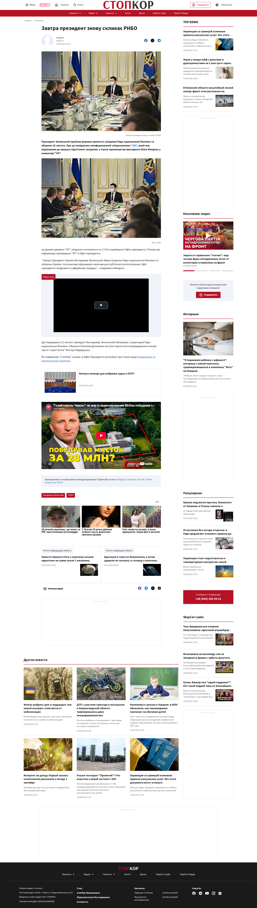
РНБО (70, 495)
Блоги (128, 13)
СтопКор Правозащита (88, 892)
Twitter (148, 479)
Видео (92, 13)
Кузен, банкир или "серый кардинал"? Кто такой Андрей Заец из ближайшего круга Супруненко (207, 686)
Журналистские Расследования (93, 897)
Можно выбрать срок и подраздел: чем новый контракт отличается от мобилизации (48, 708)
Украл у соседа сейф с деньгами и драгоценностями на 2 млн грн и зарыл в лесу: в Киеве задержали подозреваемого (208, 65)
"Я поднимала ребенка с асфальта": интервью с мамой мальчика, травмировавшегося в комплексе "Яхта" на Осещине (208, 365)
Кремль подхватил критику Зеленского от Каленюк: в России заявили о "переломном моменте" (207, 506)
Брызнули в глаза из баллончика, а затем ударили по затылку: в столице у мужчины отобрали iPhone (130, 560)
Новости (110, 13)
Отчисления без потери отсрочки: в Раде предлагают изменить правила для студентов (208, 533)
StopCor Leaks (159, 13)
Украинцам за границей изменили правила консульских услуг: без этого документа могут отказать (153, 779)
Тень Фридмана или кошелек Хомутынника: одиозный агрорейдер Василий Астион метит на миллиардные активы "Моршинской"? (207, 632)
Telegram (121, 479)
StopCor (60, 37)
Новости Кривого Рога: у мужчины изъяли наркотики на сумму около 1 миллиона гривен (67, 560)
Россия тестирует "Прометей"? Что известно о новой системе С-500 (98, 777)
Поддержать (203, 4)
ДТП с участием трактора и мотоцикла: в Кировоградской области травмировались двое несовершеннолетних (101, 710)
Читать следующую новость (119, 550)
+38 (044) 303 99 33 (208, 599)
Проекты (73, 13)
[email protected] (46, 901)
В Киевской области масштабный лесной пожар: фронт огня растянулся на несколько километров (208, 91)
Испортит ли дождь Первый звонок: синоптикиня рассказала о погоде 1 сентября (46, 779)
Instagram (49, 482)
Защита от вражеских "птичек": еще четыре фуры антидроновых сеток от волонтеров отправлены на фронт (206, 259)
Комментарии (55, 588)
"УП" (134, 145)
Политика (39, 20)
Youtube (140, 479)
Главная (28, 20)
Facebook (131, 479)
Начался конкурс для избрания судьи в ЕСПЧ (106, 374)
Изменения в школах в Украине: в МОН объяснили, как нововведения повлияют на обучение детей (153, 708)
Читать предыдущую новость (57, 550)
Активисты (82, 902)
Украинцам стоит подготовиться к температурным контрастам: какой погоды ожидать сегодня (204, 562)
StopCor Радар (181, 13)
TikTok (59, 482)
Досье (142, 13)
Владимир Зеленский (53, 495)
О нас (79, 888)
